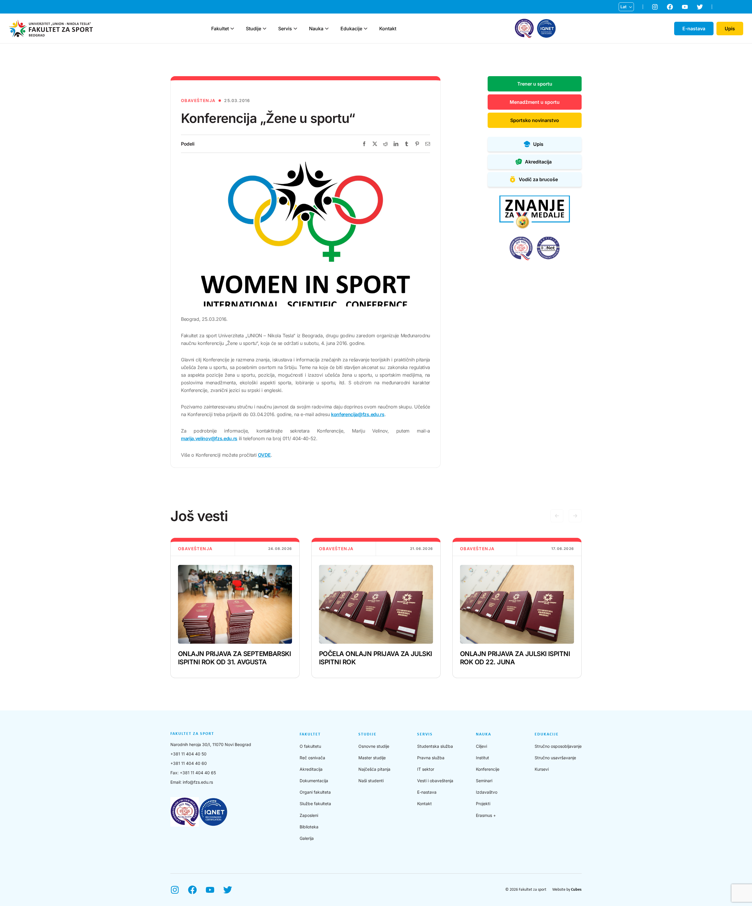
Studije (253, 28)
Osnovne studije (373, 746)
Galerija (307, 838)
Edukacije (351, 28)
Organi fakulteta (315, 792)
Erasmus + (486, 815)
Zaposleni (309, 815)
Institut (482, 757)
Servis (285, 28)
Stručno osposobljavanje (558, 746)
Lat (623, 6)
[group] (235, 608)
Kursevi (542, 769)
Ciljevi (481, 746)
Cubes (576, 889)
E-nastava (427, 792)
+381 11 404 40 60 (188, 763)
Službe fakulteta (315, 803)
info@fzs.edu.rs (198, 782)
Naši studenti (371, 780)
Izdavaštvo (486, 792)
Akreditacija (311, 769)
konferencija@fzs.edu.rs (358, 414)
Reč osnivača (312, 757)
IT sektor (425, 769)
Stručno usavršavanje (555, 757)
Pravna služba (430, 757)
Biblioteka (309, 826)
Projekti (483, 803)
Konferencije (487, 769)
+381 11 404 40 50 (188, 753)
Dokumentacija (314, 780)
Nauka (316, 28)
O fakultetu (310, 746)
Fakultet (220, 28)
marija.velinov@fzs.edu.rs (209, 438)
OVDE (264, 455)
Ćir (623, 16)
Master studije (372, 757)
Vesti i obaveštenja (435, 780)
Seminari (484, 780)
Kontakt (387, 28)
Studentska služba (435, 746)
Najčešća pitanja (374, 769)
